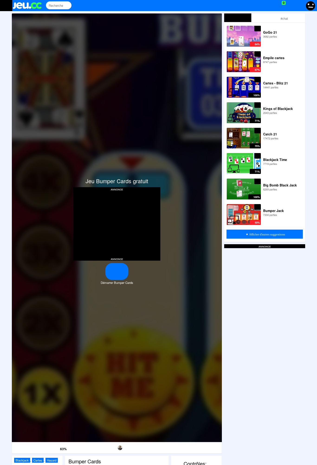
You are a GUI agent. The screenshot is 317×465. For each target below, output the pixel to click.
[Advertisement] (117, 223)
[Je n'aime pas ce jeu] (55, 448)
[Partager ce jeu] (147, 447)
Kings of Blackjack (278, 108)
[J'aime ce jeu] (48, 448)
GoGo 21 (270, 32)
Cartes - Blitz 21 (275, 83)
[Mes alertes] (299, 5)
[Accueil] (29, 5)
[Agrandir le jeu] (177, 447)
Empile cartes (274, 57)
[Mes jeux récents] (262, 5)
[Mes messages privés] (290, 5)
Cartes (37, 460)
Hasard (51, 460)
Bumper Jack (273, 210)
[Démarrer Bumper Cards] (116, 271)
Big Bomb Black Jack (280, 185)
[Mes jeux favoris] (272, 5)
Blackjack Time (275, 159)
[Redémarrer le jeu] (27, 447)
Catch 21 (270, 134)
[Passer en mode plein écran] (207, 447)
